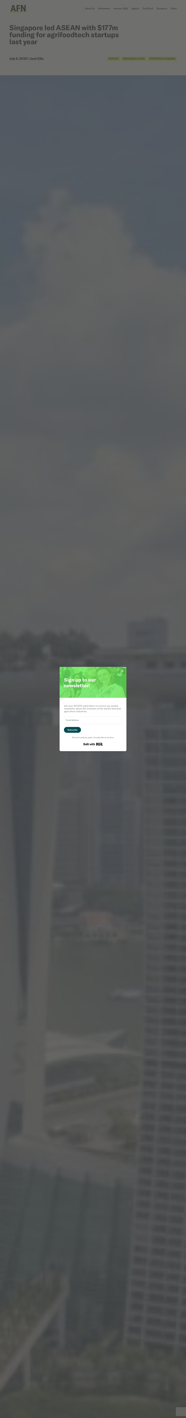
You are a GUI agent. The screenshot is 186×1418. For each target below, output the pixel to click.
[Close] (122, 671)
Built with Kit (93, 744)
